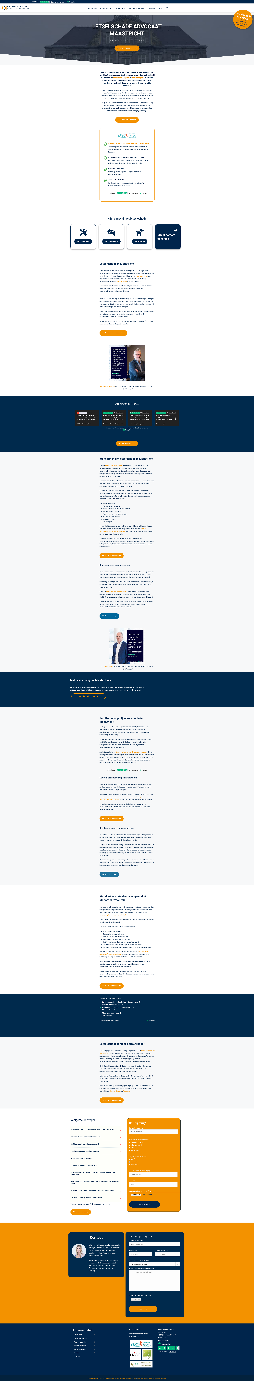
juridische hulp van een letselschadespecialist (132, 752)
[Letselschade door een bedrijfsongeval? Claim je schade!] (83, 232)
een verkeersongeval (121, 78)
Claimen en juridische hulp (137, 8)
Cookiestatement (131, 1378)
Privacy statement (120, 1378)
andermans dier (121, 281)
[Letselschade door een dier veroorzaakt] (139, 232)
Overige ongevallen (80, 1349)
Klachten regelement (108, 1378)
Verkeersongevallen (80, 1342)
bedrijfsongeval (138, 78)
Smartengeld (120, 8)
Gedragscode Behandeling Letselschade (148, 1378)
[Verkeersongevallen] (111, 232)
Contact (161, 8)
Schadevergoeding (106, 8)
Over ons (152, 8)
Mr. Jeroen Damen (107, 666)
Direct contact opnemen (166, 237)
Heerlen (112, 1091)
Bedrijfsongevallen (80, 1346)
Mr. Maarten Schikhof (107, 386)
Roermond (126, 1091)
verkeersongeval (141, 276)
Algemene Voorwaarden (95, 1378)
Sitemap (163, 1378)
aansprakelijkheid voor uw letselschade (113, 915)
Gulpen (118, 1091)
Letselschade (92, 8)
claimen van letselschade (114, 466)
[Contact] (175, 230)
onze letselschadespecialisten (116, 592)
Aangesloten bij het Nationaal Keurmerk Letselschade (128, 143)
